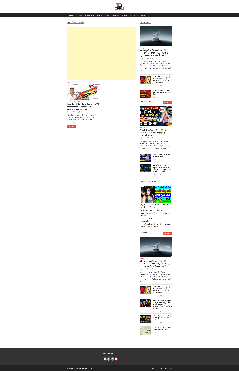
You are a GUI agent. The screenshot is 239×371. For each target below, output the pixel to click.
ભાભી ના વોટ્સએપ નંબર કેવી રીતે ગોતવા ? (153, 210)
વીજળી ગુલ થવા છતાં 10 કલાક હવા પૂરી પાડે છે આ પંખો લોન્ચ (162, 328)
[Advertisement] (101, 40)
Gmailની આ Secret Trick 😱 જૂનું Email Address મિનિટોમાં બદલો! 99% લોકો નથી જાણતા (155, 132)
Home (71, 15)
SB (80, 112)
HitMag (169, 368)
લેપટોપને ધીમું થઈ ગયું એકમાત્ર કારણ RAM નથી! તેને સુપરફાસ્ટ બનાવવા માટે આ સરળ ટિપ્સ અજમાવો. (162, 168)
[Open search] (170, 15)
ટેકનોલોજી (79, 15)
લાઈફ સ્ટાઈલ (134, 15)
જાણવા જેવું (116, 15)
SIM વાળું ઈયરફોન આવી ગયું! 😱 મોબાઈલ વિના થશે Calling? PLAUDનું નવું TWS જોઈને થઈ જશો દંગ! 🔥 (155, 53)
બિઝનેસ (107, 15)
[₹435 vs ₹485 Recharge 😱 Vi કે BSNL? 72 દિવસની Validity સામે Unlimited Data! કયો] (145, 77)
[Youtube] (116, 359)
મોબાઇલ (99, 15)
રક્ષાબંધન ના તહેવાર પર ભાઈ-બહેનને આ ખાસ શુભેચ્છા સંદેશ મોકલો (162, 92)
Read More (71, 126)
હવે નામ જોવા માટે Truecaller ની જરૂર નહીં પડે (161, 155)
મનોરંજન (124, 15)
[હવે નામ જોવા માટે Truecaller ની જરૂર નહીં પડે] (145, 155)
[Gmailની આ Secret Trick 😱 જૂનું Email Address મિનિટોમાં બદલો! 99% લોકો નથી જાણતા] (156, 116)
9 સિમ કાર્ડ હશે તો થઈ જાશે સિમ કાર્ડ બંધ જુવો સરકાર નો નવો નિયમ (162, 318)
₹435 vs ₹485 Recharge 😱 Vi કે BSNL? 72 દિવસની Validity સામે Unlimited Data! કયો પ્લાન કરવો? (162, 80)
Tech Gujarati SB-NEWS (85, 368)
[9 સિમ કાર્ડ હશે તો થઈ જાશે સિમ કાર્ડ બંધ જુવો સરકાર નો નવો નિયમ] (145, 316)
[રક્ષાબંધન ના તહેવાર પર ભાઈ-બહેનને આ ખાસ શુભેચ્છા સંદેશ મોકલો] (145, 90)
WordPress (161, 368)
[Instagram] (108, 359)
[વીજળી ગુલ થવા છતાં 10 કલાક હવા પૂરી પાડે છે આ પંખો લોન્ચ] (145, 327)
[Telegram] (112, 359)
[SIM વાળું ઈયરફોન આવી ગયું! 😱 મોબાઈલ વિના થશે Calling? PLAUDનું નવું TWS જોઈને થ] (156, 36)
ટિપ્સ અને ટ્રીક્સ (89, 15)
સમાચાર (143, 15)
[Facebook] (105, 359)
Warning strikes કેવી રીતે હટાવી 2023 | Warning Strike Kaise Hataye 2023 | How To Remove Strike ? (83, 106)
